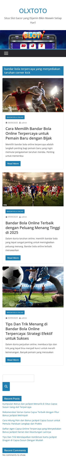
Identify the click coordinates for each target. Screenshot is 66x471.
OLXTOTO (33, 10)
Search (6, 386)
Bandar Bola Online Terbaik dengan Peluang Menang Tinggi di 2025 (33, 227)
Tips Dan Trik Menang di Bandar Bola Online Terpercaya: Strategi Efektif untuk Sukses (29, 331)
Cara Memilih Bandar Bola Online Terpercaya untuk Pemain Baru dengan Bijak (29, 133)
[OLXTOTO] (33, 32)
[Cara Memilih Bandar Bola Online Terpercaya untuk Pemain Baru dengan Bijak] (33, 95)
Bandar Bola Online (15, 117)
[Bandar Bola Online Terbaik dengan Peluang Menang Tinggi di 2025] (33, 189)
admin (24, 122)
